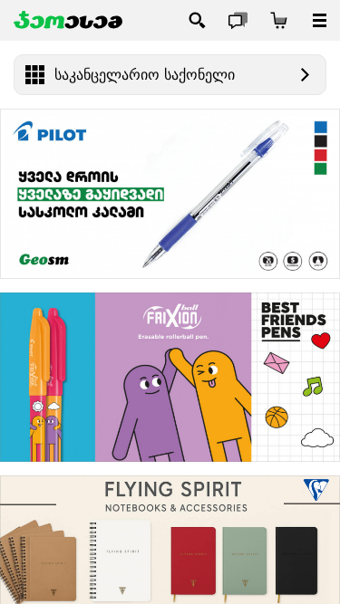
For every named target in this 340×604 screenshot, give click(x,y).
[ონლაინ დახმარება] (238, 20)
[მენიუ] (319, 20)
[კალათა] (278, 20)
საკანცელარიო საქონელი (144, 74)
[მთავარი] (68, 20)
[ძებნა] (197, 20)
